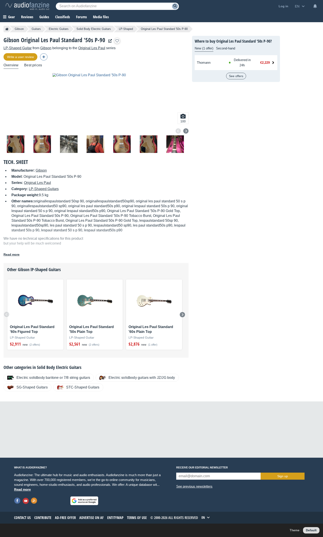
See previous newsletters (194, 486)
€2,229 (265, 62)
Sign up (282, 476)
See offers (236, 76)
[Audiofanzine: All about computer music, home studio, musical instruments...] (27, 6)
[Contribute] (43, 56)
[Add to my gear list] (117, 41)
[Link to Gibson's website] (109, 41)
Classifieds (62, 16)
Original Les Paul (91, 48)
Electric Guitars (59, 29)
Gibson (19, 29)
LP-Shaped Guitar (18, 48)
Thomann (203, 62)
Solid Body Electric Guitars (93, 29)
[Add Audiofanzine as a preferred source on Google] (84, 500)
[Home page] (7, 29)
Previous (178, 131)
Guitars (36, 29)
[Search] (175, 6)
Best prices (33, 65)
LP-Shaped (126, 29)
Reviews (27, 16)
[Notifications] (315, 6)
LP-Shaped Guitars (44, 189)
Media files (101, 16)
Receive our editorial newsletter (202, 467)
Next (186, 131)
